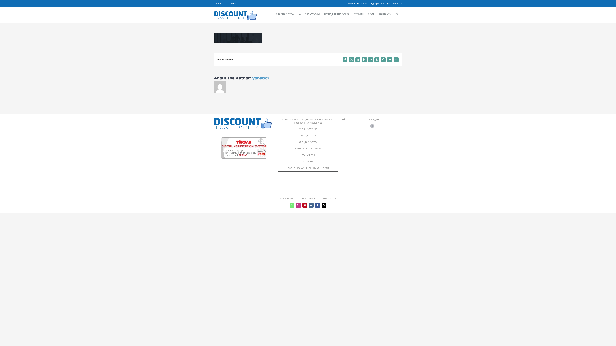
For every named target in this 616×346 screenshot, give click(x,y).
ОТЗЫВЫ (308, 161)
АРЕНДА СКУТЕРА (308, 142)
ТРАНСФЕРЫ (308, 155)
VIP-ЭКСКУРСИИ (308, 129)
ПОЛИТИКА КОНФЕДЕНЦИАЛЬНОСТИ (308, 168)
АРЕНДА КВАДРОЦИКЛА (308, 148)
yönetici (260, 78)
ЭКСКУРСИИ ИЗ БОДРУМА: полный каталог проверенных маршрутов (308, 121)
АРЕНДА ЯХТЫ (308, 135)
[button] (397, 14)
